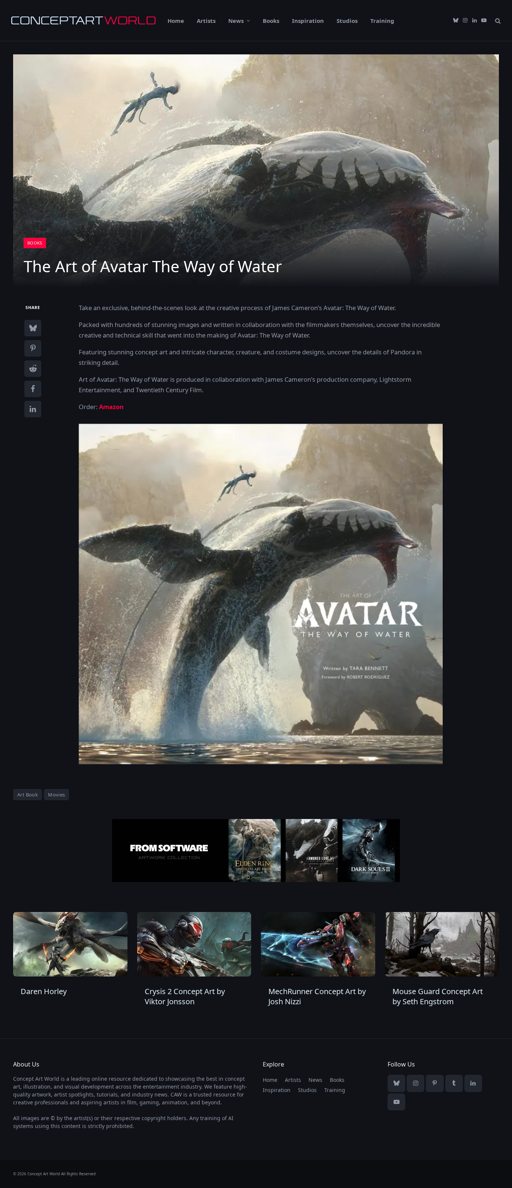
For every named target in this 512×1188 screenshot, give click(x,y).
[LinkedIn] (32, 409)
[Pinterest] (32, 348)
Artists (206, 20)
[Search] (497, 20)
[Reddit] (32, 368)
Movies (56, 794)
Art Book (27, 794)
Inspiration (308, 20)
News (236, 20)
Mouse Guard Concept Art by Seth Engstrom (437, 996)
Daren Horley (44, 991)
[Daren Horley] (70, 944)
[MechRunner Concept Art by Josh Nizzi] (318, 944)
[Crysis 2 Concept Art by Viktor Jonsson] (194, 944)
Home (176, 20)
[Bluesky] (32, 328)
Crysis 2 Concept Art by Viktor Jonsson (185, 996)
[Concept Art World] (83, 20)
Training (382, 20)
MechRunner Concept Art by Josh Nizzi (317, 996)
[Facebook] (32, 389)
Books (271, 20)
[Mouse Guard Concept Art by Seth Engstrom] (442, 944)
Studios (347, 20)
